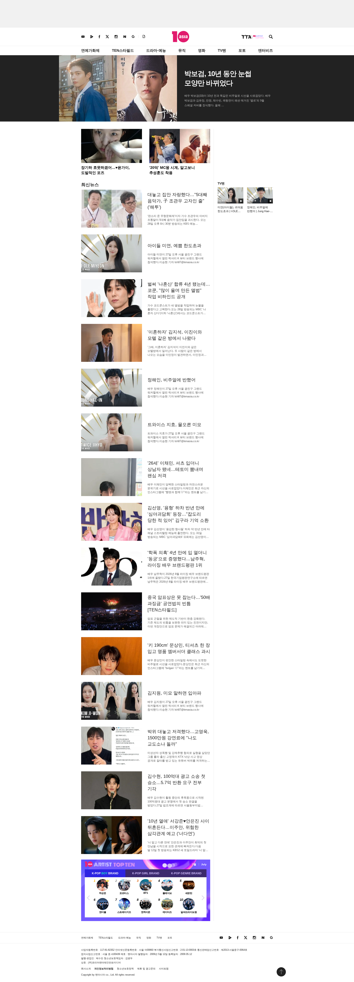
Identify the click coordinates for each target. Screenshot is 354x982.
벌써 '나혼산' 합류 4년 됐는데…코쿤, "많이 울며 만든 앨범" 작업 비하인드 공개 (179, 290)
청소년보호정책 (125, 968)
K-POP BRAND (105, 873)
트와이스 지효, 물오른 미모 (174, 424)
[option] (145, 897)
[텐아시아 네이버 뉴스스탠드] (124, 36)
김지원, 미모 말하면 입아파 (174, 693)
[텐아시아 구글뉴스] (133, 36)
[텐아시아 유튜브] (83, 36)
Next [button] (202, 897)
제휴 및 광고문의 (146, 968)
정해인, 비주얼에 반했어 (172, 379)
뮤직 (182, 50)
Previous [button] (88, 897)
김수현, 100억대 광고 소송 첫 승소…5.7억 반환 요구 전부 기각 (176, 782)
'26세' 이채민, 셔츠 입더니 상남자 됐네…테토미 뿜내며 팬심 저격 (175, 469)
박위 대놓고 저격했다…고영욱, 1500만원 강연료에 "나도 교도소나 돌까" (178, 737)
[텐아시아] (180, 36)
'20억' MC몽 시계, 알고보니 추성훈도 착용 (172, 170)
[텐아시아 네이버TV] (91, 36)
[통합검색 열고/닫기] (271, 37)
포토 (242, 50)
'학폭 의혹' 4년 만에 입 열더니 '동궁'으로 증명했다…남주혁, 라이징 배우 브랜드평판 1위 (177, 559)
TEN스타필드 (123, 50)
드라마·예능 (156, 50)
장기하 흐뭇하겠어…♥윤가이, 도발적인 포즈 (105, 170)
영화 (201, 50)
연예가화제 (90, 50)
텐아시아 (100, 974)
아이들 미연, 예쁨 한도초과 (174, 245)
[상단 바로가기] (281, 971)
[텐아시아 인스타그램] (116, 36)
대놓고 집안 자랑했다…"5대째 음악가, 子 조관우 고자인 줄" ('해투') (177, 201)
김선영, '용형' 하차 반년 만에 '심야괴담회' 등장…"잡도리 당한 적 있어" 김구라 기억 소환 (178, 514)
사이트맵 (164, 968)
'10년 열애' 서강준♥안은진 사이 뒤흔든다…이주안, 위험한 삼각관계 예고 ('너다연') (178, 827)
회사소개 (86, 968)
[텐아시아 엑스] (107, 36)
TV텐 (222, 50)
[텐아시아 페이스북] (99, 36)
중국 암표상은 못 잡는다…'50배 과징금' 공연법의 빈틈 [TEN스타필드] (179, 603)
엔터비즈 (265, 50)
